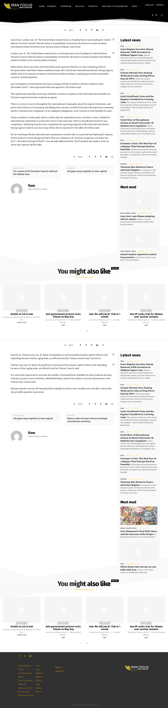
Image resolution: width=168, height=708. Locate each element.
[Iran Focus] (18, 6)
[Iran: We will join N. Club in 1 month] (104, 297)
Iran (122, 46)
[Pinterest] (91, 30)
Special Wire (22, 311)
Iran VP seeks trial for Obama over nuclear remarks (146, 315)
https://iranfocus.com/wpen (37, 189)
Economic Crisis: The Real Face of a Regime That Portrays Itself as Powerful (138, 146)
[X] (156, 15)
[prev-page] (80, 331)
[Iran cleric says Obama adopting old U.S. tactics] (138, 200)
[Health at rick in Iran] (21, 297)
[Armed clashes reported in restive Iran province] (138, 239)
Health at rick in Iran (21, 314)
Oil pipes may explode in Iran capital (87, 171)
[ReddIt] (102, 30)
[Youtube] (30, 656)
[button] (161, 15)
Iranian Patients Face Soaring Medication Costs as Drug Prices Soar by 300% (137, 76)
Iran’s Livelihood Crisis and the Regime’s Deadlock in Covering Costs (137, 99)
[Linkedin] (97, 30)
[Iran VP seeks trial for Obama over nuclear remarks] (146, 297)
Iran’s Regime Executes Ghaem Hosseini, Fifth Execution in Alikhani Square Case (136, 52)
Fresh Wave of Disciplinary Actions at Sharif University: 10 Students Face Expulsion (136, 123)
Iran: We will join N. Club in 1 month (104, 315)
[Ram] (18, 189)
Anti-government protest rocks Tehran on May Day (63, 315)
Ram (31, 185)
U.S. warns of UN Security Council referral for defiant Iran (35, 172)
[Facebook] (152, 15)
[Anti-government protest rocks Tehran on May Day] (63, 297)
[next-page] (86, 331)
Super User (21, 322)
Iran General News (128, 213)
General (123, 164)
